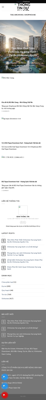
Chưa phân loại (7, 282)
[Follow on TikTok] (21, 222)
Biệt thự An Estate (8, 349)
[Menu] (3, 6)
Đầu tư (30, 351)
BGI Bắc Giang (16, 351)
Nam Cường (6, 354)
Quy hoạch (6, 290)
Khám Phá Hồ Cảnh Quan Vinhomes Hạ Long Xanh (24, 268)
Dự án (4, 286)
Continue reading (23, 69)
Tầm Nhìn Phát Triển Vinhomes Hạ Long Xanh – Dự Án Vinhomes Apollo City (24, 241)
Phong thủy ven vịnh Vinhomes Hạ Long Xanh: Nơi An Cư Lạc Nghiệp (24, 254)
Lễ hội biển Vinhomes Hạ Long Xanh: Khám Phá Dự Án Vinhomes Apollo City (24, 261)
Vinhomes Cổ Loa (22, 349)
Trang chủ (19, 1)
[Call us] (24, 222)
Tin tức (4, 294)
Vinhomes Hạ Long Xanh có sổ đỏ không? (22, 247)
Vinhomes (5, 298)
